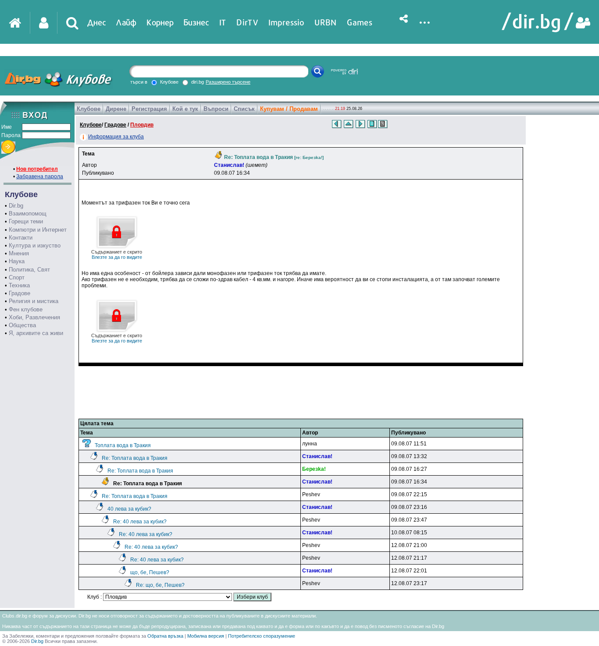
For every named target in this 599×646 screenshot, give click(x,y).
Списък (244, 109)
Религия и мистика (33, 301)
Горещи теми (26, 221)
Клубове (88, 109)
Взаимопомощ (27, 213)
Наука (17, 261)
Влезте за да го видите (116, 254)
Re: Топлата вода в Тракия (135, 458)
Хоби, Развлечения (34, 317)
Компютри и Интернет (38, 229)
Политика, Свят (29, 269)
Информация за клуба (116, 137)
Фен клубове (26, 309)
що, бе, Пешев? (149, 572)
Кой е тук (185, 109)
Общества (22, 325)
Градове (19, 293)
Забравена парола (39, 176)
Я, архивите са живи (36, 333)
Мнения (19, 253)
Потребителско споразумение (261, 636)
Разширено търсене (228, 82)
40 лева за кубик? (129, 509)
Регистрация (149, 109)
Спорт (17, 277)
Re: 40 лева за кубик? (140, 522)
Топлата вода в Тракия (123, 445)
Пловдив (141, 125)
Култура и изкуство (35, 245)
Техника (19, 285)
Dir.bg (16, 205)
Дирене (116, 109)
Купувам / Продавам (289, 109)
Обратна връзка (165, 636)
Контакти (20, 237)
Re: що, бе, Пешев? (160, 585)
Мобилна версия (205, 636)
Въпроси (215, 109)
